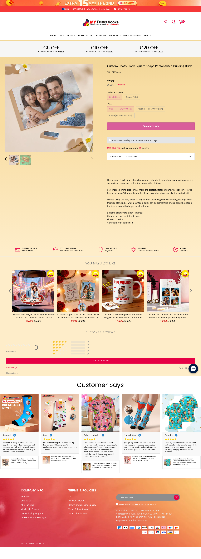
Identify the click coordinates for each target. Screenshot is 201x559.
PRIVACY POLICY (76, 500)
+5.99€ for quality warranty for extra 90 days (134, 140)
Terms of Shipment (77, 513)
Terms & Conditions (78, 509)
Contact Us (26, 500)
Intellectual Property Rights (34, 517)
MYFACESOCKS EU (36, 543)
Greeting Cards (132, 35)
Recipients (115, 35)
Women (71, 35)
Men (61, 35)
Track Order (124, 9)
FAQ (70, 496)
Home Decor (85, 35)
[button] (11, 107)
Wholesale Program (30, 509)
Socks (53, 35)
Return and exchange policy (82, 504)
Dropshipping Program (32, 513)
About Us (25, 496)
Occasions (100, 35)
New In (147, 35)
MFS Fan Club (27, 504)
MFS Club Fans (114, 148)
